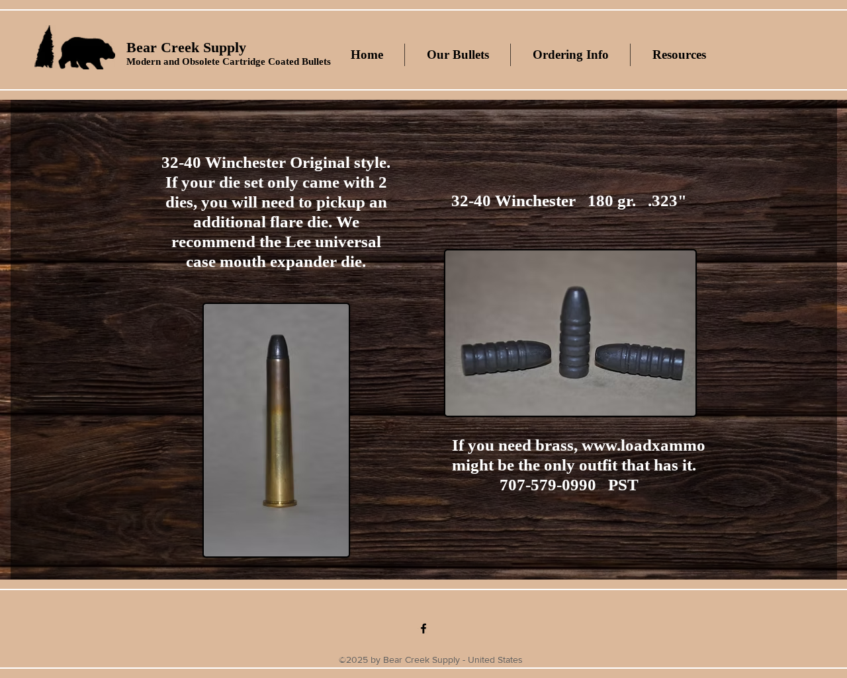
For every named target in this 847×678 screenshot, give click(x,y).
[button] (457, 55)
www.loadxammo (643, 445)
